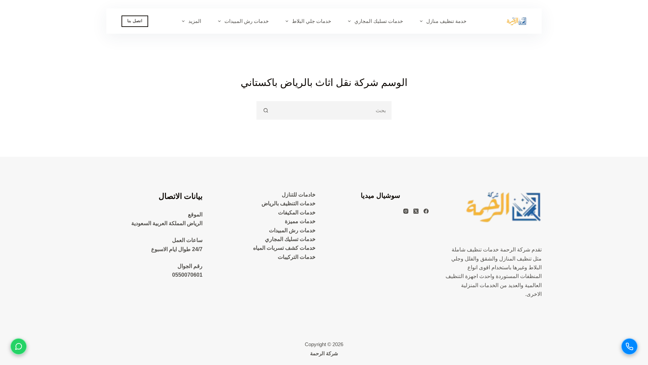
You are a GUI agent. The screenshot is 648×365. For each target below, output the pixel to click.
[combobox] (332, 110)
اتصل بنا (134, 20)
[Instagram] (405, 211)
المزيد (194, 21)
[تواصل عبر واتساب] (18, 346)
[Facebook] (426, 211)
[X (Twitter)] (415, 211)
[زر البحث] (265, 110)
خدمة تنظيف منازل (446, 21)
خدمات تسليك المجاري (378, 21)
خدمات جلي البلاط (311, 21)
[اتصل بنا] (629, 346)
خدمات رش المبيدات (246, 21)
